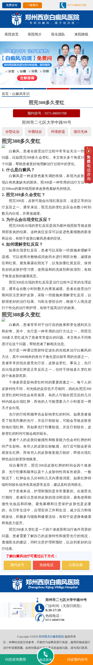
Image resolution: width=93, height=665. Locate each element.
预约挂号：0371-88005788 (47, 113)
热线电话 (46, 565)
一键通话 (32, 5)
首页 (5, 94)
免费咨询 (11, 5)
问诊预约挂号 (77, 659)
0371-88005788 (76, 5)
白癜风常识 (21, 94)
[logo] (46, 19)
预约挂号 (17, 565)
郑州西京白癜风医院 (51, 636)
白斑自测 (76, 565)
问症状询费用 (15, 659)
